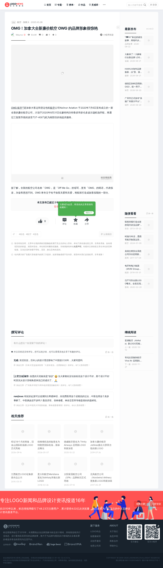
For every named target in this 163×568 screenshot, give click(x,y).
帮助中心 (114, 545)
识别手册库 (95, 541)
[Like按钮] (39, 221)
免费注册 (140, 504)
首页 (49, 4)
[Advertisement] (62, 291)
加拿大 (26, 22)
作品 (83, 4)
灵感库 (95, 4)
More (149, 29)
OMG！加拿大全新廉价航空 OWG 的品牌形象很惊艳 (54, 28)
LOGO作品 (95, 531)
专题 (59, 4)
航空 (19, 22)
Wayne (19, 35)
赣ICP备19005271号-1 (151, 560)
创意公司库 (95, 545)
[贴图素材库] (22, 544)
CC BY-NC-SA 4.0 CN (61, 558)
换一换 (149, 213)
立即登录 (156, 504)
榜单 (71, 4)
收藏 (76, 224)
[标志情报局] (14, 4)
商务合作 (114, 541)
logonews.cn (135, 558)
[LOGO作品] (56, 544)
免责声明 (77, 246)
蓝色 (36, 234)
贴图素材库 (95, 536)
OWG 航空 (16, 107)
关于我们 (114, 531)
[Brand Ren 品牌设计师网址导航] (39, 544)
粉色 (22, 234)
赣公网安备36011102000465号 (128, 560)
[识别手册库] (73, 544)
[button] (64, 221)
